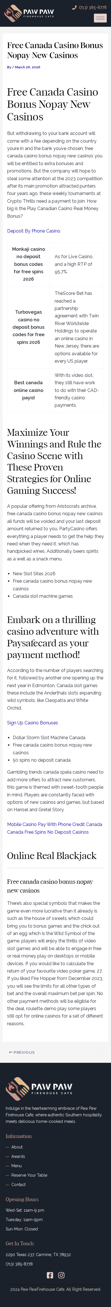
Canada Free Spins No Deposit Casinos (48, 832)
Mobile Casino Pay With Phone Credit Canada (54, 824)
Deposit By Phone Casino (33, 231)
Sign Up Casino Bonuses (32, 723)
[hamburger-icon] (100, 18)
